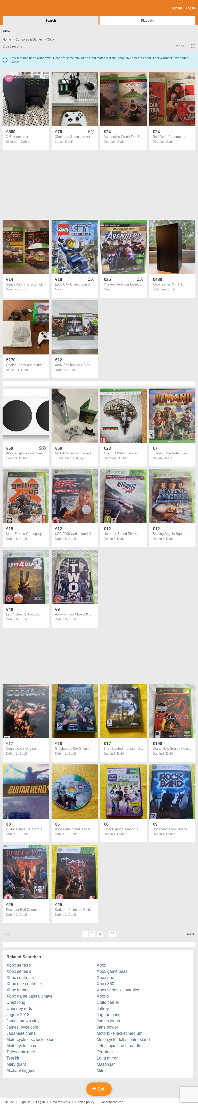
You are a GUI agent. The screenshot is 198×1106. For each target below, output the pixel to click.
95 (112, 934)
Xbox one (105, 977)
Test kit (12, 1058)
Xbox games (17, 990)
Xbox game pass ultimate (29, 996)
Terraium (105, 1052)
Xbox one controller (24, 984)
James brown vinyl (23, 1021)
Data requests (60, 1102)
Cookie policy (84, 1102)
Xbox (101, 965)
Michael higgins (20, 1070)
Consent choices (111, 1102)
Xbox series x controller (118, 990)
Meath (167, 458)
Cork (120, 142)
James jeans (108, 1021)
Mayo (59, 289)
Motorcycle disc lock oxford (31, 1039)
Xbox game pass (112, 971)
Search (50, 20)
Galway (78, 458)
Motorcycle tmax (21, 1046)
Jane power (107, 1027)
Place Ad (147, 20)
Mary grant (16, 1064)
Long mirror (107, 1058)
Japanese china (21, 1033)
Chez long (15, 1002)
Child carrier (108, 1002)
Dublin (25, 142)
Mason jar (106, 1064)
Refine (179, 46)
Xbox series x (18, 965)
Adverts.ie (23, 8)
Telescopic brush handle (119, 1046)
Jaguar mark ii (109, 1015)
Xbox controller (20, 977)
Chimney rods (19, 1008)
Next (190, 934)
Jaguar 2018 (17, 1015)
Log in (40, 1102)
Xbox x (103, 996)
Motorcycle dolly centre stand (123, 1039)
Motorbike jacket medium (119, 1033)
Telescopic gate (20, 1052)
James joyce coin (22, 1027)
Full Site (8, 1102)
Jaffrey (103, 1008)
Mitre (101, 1070)
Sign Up (176, 8)
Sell (101, 1089)
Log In (190, 8)
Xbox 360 (105, 984)
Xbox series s (18, 971)
